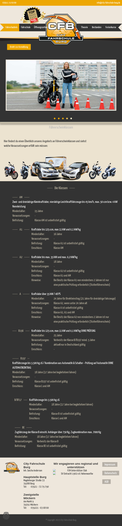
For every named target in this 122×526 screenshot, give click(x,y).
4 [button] (67, 118)
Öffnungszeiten (40, 27)
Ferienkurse (110, 27)
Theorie (84, 27)
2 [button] (59, 118)
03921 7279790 (9, 3)
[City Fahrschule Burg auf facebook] (108, 46)
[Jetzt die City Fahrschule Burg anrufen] (93, 46)
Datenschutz (111, 473)
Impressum (110, 464)
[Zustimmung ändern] (6, 516)
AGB (106, 481)
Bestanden (96, 27)
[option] (61, 85)
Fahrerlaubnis (11, 27)
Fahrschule (25, 27)
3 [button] (63, 118)
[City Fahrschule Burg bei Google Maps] (100, 46)
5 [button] (71, 118)
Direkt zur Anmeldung (19, 47)
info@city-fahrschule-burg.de (108, 3)
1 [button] (54, 118)
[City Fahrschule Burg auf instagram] (115, 46)
